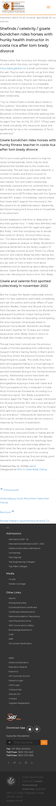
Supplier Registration (19, 703)
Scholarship (15, 553)
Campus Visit (15, 689)
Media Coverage (17, 584)
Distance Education (18, 662)
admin (32, 466)
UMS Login (14, 685)
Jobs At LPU (15, 694)
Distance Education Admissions (24, 548)
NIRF (11, 639)
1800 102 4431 (25, 752)
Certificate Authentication (22, 612)
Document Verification (20, 643)
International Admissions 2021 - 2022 (26, 543)
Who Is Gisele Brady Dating (32, 469)
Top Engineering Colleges (22, 562)
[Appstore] (30, 729)
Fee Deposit (15, 557)
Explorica (13, 671)
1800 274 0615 (25, 755)
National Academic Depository (24, 616)
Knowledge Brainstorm (20, 630)
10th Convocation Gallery (21, 625)
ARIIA (11, 658)
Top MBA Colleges (18, 566)
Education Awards (18, 667)
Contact (13, 698)
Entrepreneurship (17, 603)
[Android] (37, 729)
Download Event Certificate (23, 607)
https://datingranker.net (13, 68)
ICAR (11, 634)
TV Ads (12, 579)
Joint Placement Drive (20, 621)
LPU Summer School (19, 676)
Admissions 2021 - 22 (18, 539)
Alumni (12, 598)
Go (44, 742)
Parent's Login (16, 680)
